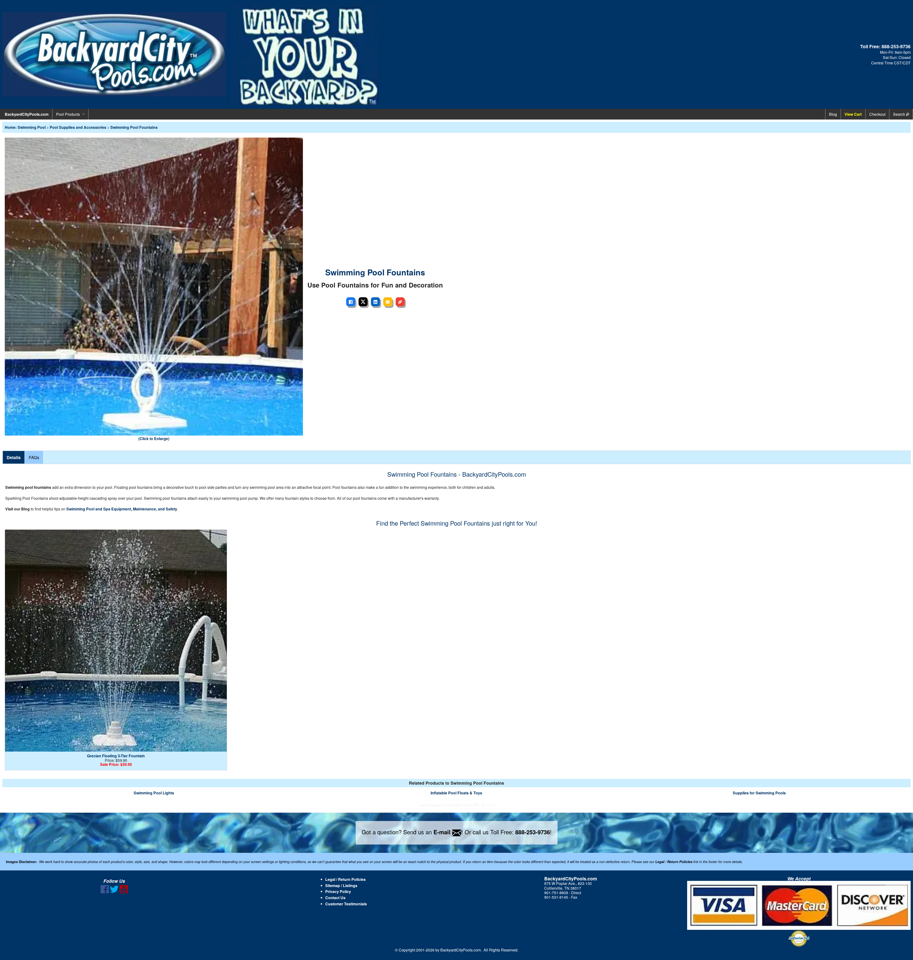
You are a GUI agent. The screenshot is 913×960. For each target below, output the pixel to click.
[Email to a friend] (387, 301)
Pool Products (68, 114)
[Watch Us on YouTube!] (124, 892)
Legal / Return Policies (345, 879)
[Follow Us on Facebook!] (105, 892)
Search (899, 114)
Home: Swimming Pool (25, 127)
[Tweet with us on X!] (114, 892)
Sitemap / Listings (341, 885)
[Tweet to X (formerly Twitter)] (363, 301)
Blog (833, 114)
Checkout (877, 114)
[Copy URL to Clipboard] (400, 301)
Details (14, 457)
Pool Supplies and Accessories (78, 127)
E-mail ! (448, 832)
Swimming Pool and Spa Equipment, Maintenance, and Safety (121, 509)
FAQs (34, 457)
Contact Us (335, 897)
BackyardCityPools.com (27, 114)
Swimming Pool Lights (154, 793)
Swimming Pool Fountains (134, 127)
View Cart (853, 114)
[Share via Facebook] (350, 301)
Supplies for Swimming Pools (759, 793)
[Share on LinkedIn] (375, 301)
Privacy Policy (338, 891)
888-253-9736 (896, 46)
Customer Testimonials (346, 904)
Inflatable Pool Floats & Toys (456, 793)
